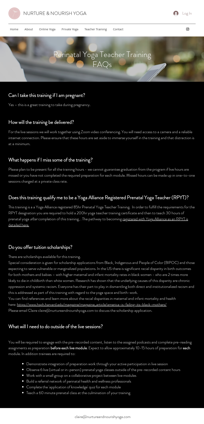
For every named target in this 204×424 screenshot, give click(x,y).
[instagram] (188, 29)
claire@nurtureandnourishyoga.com (66, 310)
